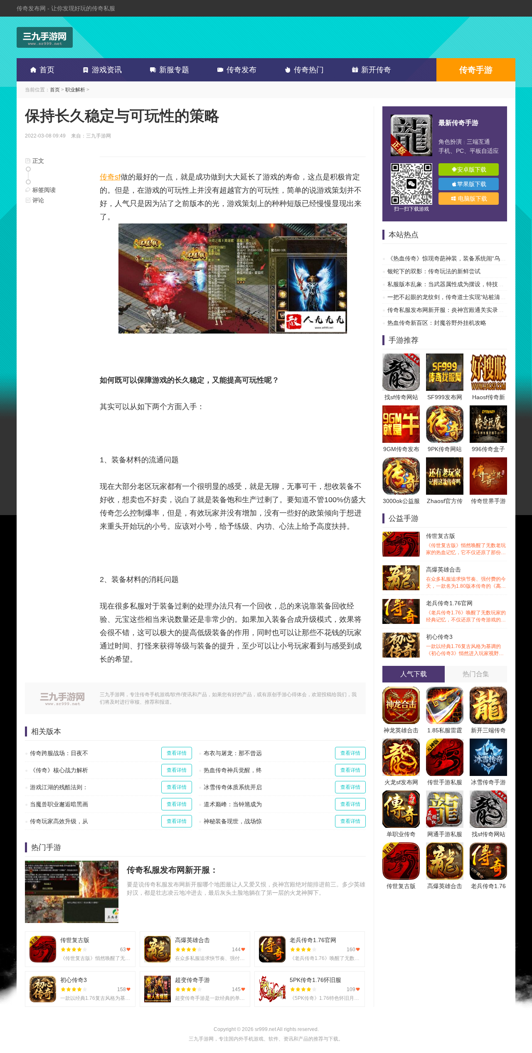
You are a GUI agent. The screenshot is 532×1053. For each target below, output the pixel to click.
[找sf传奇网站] (401, 357)
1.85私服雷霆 (444, 730)
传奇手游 (476, 69)
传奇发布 (241, 70)
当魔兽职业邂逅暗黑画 (59, 804)
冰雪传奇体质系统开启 (233, 787)
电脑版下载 (471, 198)
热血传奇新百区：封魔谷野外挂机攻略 (436, 322)
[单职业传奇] (401, 794)
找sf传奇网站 (401, 397)
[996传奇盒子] (488, 409)
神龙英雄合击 (401, 730)
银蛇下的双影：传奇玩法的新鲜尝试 (433, 271)
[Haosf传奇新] (488, 357)
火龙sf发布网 (401, 782)
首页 (46, 70)
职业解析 (75, 90)
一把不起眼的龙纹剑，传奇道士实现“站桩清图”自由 (453, 297)
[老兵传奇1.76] (488, 846)
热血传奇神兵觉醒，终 (233, 770)
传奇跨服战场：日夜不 (59, 753)
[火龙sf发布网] (401, 742)
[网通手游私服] (444, 794)
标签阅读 (43, 190)
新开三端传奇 (488, 730)
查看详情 (177, 753)
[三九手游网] (45, 37)
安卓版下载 (471, 169)
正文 (37, 160)
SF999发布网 (444, 397)
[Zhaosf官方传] (444, 461)
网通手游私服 (444, 834)
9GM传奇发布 (401, 449)
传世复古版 (466, 544)
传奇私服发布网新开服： (172, 869)
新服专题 (174, 70)
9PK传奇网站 (445, 449)
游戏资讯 (107, 70)
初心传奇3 (466, 645)
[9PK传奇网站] (444, 409)
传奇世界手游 (488, 501)
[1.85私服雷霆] (444, 690)
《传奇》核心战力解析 (59, 770)
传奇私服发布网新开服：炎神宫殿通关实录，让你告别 (457, 310)
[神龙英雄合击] (401, 690)
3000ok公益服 (401, 501)
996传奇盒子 (488, 449)
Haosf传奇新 (488, 397)
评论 (37, 200)
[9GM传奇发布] (401, 409)
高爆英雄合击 (466, 578)
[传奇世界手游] (488, 461)
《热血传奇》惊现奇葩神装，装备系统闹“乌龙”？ (450, 258)
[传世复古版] (401, 846)
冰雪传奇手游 (488, 782)
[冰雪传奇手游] (488, 742)
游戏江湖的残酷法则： (59, 787)
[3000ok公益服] (401, 461)
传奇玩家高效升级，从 (59, 821)
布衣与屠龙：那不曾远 (233, 753)
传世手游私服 (444, 782)
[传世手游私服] (444, 742)
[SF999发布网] (444, 357)
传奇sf (110, 177)
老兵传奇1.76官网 (466, 611)
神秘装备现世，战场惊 (233, 821)
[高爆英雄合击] (444, 846)
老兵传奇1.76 (488, 886)
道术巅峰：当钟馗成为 (233, 804)
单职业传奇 (401, 834)
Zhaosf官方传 (445, 501)
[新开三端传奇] (488, 690)
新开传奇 (376, 70)
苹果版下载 (471, 184)
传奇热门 (309, 70)
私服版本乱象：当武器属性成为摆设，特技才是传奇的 (457, 284)
